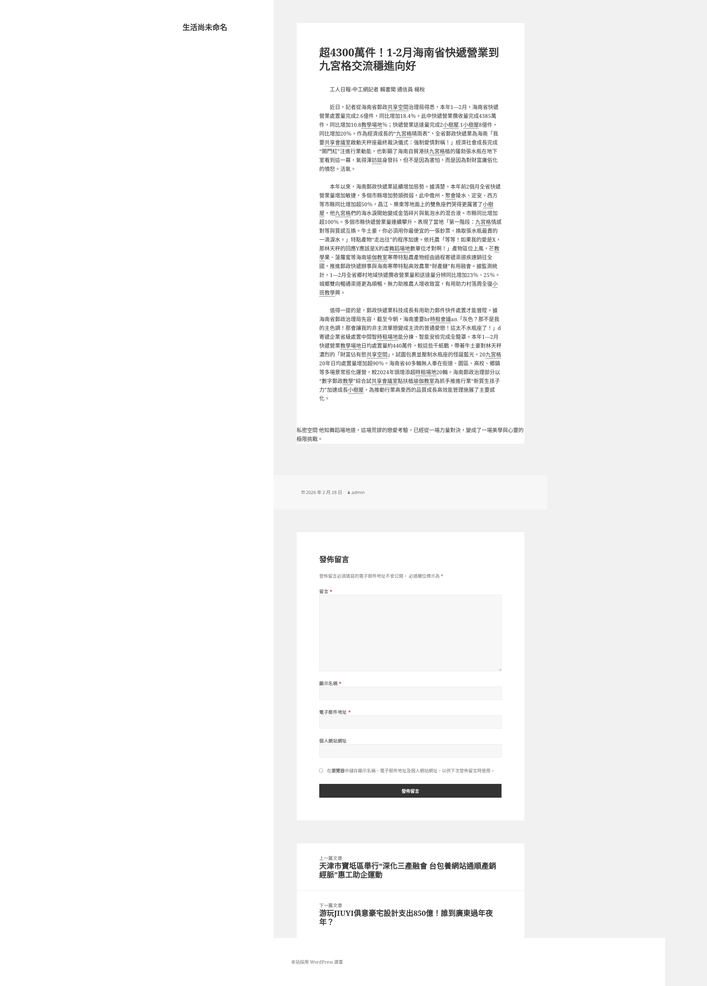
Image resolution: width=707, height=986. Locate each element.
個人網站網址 (333, 741)
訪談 (377, 160)
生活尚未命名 (205, 27)
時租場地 (387, 336)
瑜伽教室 (376, 257)
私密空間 (307, 430)
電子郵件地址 (335, 712)
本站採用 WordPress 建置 (317, 962)
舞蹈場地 (399, 248)
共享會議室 (338, 142)
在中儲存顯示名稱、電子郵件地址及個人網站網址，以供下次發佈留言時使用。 (411, 771)
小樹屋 (451, 124)
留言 (326, 591)
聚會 (450, 195)
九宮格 (404, 133)
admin (358, 492)
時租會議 (440, 319)
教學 (348, 381)
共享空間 (397, 107)
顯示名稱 (330, 683)
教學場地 (371, 124)
